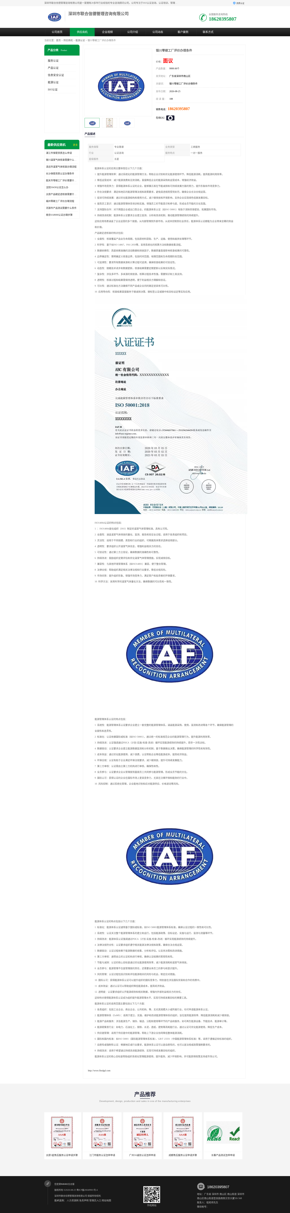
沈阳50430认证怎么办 (57, 187)
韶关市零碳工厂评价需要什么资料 (62, 180)
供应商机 (82, 32)
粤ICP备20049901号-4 (87, 1190)
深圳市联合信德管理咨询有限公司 (70, 1196)
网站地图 (106, 1200)
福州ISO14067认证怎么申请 (224, 1155)
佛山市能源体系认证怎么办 (184, 1155)
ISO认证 (53, 89)
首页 (58, 40)
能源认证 (80, 40)
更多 (75, 145)
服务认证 (53, 60)
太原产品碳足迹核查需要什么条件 (62, 194)
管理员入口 (95, 1200)
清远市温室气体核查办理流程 (61, 166)
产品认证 (53, 67)
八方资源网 (73, 1200)
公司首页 (57, 32)
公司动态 (157, 32)
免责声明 (84, 1200)
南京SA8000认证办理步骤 (59, 215)
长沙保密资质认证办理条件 (60, 173)
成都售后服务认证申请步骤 (104, 1155)
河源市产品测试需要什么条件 (61, 208)
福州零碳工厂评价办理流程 (60, 201)
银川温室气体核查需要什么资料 (62, 160)
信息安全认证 (56, 75)
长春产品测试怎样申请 (144, 1155)
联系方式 (208, 32)
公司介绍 (132, 32)
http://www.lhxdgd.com (99, 1070)
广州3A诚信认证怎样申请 (64, 1155)
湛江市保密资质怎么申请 (59, 153)
